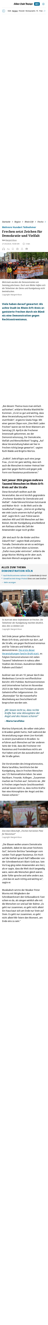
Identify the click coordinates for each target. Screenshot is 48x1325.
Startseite (6, 221)
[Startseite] (23, 4)
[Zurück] (3, 11)
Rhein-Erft (29, 221)
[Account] (43, 4)
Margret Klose (11, 240)
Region (17, 221)
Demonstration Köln (17, 571)
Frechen (41, 221)
